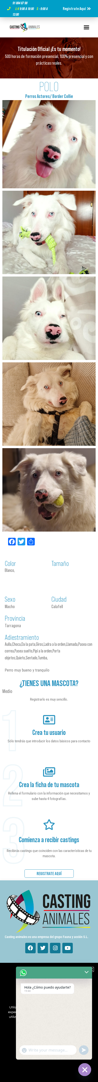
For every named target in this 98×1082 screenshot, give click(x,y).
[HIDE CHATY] (84, 1069)
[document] (49, 541)
